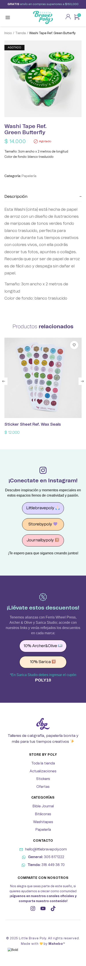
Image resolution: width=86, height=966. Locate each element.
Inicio (8, 33)
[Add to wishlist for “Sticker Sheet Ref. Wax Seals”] (74, 345)
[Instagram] (33, 908)
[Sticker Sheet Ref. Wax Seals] (43, 378)
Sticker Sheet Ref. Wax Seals (32, 425)
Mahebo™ (57, 943)
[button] (3, 381)
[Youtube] (43, 908)
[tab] (43, 197)
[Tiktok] (53, 908)
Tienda (20, 33)
